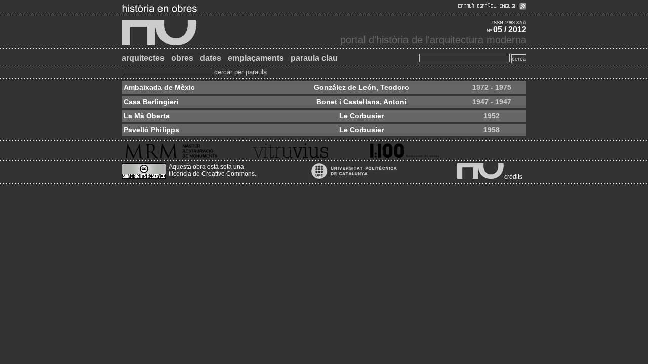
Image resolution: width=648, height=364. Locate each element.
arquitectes (143, 58)
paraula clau (314, 58)
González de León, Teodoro (361, 87)
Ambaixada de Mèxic (159, 87)
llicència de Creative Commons (212, 173)
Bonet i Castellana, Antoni (361, 102)
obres (182, 58)
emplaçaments (256, 58)
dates (210, 58)
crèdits (513, 176)
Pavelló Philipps (151, 130)
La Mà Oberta (147, 116)
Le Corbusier (361, 116)
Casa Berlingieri (151, 102)
